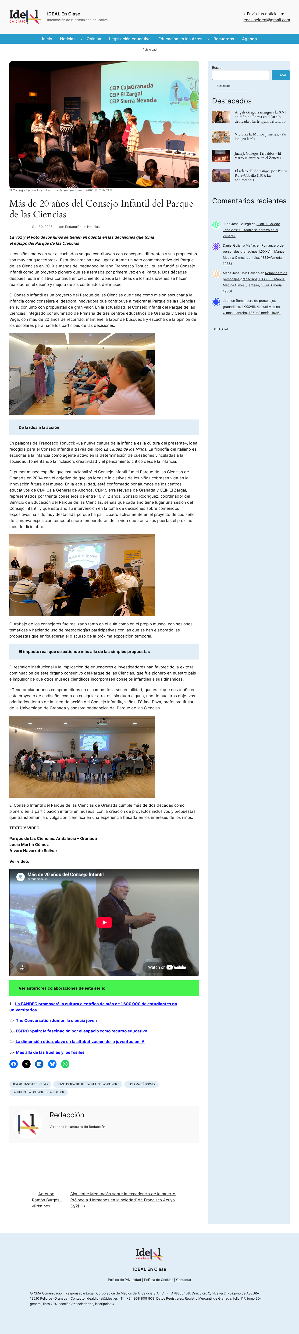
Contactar (183, 1280)
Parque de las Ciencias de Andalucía (38, 1092)
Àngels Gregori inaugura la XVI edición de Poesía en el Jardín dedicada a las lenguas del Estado (260, 117)
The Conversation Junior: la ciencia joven (56, 1020)
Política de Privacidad (124, 1280)
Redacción (73, 227)
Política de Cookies (158, 1280)
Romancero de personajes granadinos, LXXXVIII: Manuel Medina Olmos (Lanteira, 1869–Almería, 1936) (252, 307)
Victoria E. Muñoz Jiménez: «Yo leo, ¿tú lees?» (260, 136)
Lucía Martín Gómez (142, 1084)
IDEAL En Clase (63, 14)
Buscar (217, 67)
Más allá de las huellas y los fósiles (50, 1052)
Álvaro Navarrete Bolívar (30, 1084)
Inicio (47, 38)
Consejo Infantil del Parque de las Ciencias (88, 1084)
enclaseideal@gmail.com (267, 20)
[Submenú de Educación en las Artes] (208, 39)
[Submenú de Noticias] (81, 39)
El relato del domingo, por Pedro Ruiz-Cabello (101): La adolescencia (261, 175)
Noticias (93, 227)
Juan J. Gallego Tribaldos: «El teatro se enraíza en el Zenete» (258, 155)
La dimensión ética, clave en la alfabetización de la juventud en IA (80, 1041)
